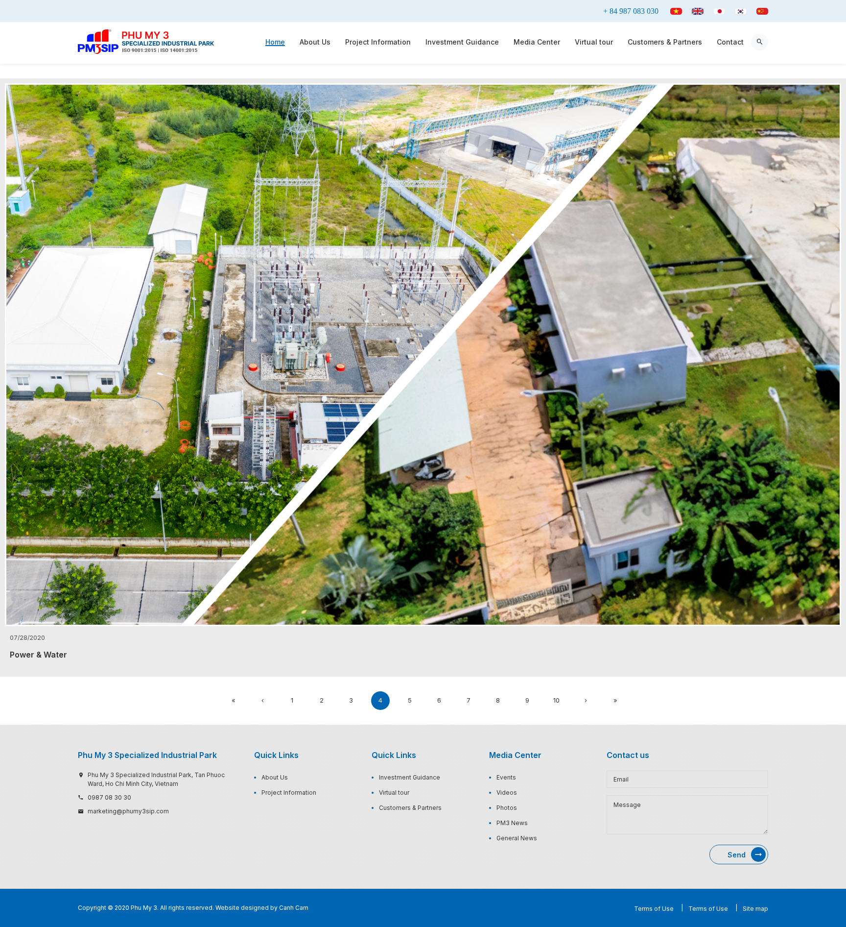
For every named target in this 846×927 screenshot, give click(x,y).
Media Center (537, 42)
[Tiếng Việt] (676, 11)
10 (556, 700)
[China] (762, 11)
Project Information (378, 42)
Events (506, 777)
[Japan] (719, 11)
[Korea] (741, 11)
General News (516, 838)
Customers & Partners (665, 42)
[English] (698, 11)
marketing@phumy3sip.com (128, 811)
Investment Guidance (462, 42)
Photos (506, 807)
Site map (755, 908)
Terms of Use (654, 908)
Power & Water (38, 654)
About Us (315, 42)
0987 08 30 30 (109, 797)
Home (275, 42)
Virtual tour (594, 42)
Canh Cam (293, 907)
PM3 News (512, 823)
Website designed (242, 907)
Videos (506, 792)
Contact (730, 42)
